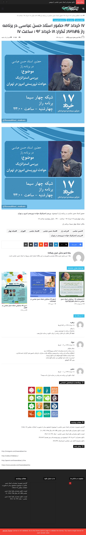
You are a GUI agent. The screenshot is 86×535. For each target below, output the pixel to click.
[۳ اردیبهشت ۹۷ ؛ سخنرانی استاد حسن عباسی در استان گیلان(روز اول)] (71, 284)
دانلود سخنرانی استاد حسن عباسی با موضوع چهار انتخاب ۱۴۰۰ (56, 2)
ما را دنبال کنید (49, 478)
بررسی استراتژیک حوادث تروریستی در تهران (66, 235)
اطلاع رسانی (75, 15)
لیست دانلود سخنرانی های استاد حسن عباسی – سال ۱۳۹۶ (67, 434)
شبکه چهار (12, 231)
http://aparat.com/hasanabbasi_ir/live (14, 460)
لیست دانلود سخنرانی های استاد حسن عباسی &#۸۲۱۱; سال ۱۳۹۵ (65, 430)
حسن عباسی (77, 231)
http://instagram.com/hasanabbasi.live (14, 451)
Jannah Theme (7, 530)
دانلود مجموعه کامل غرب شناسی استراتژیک (71, 441)
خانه (81, 15)
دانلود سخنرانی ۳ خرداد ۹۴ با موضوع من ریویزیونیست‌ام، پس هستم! (64, 437)
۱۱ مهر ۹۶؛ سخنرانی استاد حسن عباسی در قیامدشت (43, 300)
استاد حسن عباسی (49, 231)
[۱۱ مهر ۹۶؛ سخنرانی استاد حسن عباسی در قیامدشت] (43, 284)
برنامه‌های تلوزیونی (59, 20)
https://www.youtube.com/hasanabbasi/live (16, 465)
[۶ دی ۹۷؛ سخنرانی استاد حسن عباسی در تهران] (14, 288)
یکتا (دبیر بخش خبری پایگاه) (73, 37)
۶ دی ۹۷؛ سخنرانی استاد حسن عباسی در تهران (14, 306)
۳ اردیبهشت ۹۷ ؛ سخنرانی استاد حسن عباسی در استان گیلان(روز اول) (72, 300)
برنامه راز (70, 20)
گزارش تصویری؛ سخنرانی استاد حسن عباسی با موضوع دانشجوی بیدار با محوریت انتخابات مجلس (56, 427)
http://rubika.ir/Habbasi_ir (10, 456)
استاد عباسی (33, 231)
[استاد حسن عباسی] (70, 8)
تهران (22, 231)
